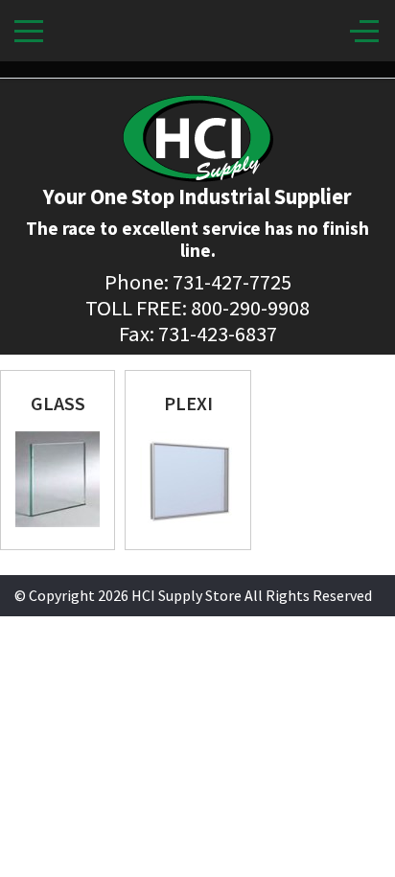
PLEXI (188, 403)
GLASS (58, 403)
